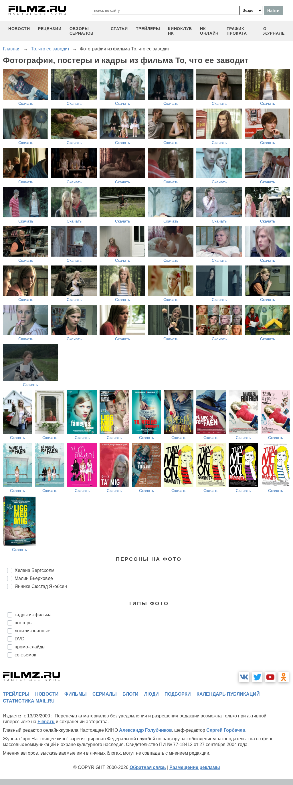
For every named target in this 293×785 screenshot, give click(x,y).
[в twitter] (257, 677)
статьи (119, 28)
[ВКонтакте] (244, 677)
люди (151, 694)
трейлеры (148, 28)
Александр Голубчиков (145, 730)
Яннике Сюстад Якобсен (41, 586)
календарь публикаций (228, 694)
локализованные (32, 630)
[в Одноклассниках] (283, 677)
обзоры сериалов (82, 31)
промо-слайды (30, 646)
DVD (20, 638)
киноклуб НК (180, 31)
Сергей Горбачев (225, 730)
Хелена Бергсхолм (34, 570)
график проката (237, 31)
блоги (130, 694)
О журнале (274, 31)
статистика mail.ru (29, 701)
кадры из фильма (33, 614)
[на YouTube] (270, 677)
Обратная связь (148, 767)
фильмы (75, 694)
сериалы (104, 694)
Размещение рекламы (194, 767)
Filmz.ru (46, 721)
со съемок (25, 654)
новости (19, 28)
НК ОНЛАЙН (209, 31)
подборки (178, 694)
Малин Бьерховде (34, 578)
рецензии (50, 28)
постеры (24, 622)
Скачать (25, 103)
